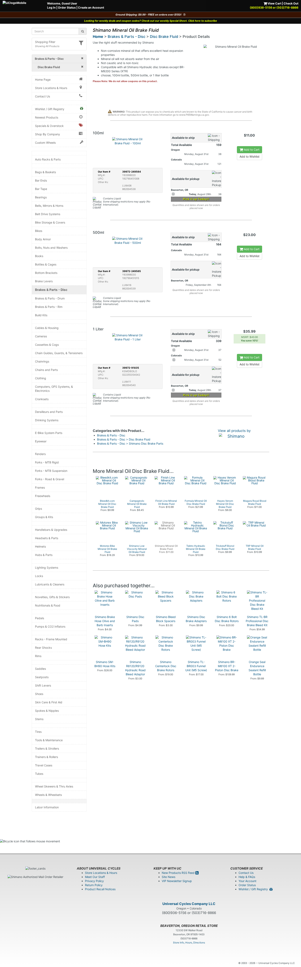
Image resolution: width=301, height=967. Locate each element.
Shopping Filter (45, 42)
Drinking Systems (46, 420)
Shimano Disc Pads (135, 619)
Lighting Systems (46, 567)
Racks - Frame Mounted (51, 639)
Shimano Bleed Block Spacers (166, 619)
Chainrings (42, 361)
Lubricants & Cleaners (49, 584)
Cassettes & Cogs (47, 344)
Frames (40, 487)
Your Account (247, 881)
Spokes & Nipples (47, 710)
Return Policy (94, 885)
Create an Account (91, 7)
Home (98, 36)
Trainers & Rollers (46, 757)
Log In (51, 7)
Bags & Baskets (45, 172)
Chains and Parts (46, 370)
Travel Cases (43, 765)
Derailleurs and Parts (49, 411)
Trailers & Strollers (47, 748)
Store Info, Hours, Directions (189, 942)
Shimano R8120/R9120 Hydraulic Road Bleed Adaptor (135, 668)
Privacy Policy (94, 881)
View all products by (234, 431)
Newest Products (46, 117)
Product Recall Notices (100, 889)
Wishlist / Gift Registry (49, 109)
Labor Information (47, 807)
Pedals (39, 618)
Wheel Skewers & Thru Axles (54, 786)
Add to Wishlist (249, 156)
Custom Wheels (45, 142)
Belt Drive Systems (47, 214)
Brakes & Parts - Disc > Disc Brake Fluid (123, 439)
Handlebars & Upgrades (51, 529)
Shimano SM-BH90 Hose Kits (104, 664)
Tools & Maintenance (49, 740)
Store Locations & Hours (51, 88)
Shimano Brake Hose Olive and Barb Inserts (105, 621)
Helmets (40, 546)
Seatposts (42, 677)
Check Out (291, 3)
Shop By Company (47, 134)
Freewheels (42, 496)
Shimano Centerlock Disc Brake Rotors (165, 666)
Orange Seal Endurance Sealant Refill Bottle (257, 668)
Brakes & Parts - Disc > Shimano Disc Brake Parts (130, 443)
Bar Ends (41, 180)
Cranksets (42, 399)
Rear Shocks (43, 647)
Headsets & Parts (46, 538)
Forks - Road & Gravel (49, 479)
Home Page (43, 79)
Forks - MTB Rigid (47, 462)
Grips (38, 508)
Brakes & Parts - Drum (50, 298)
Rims (38, 656)
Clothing (40, 378)
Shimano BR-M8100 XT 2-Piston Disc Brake (226, 666)
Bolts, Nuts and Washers (51, 247)
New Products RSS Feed (178, 872)
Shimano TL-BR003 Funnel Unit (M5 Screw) (196, 666)
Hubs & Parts (43, 555)
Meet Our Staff (95, 877)
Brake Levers (44, 281)
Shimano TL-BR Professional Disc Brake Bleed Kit (257, 621)
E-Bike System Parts (48, 433)
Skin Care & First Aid (48, 702)
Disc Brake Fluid (164, 36)
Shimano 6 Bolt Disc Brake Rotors (227, 619)
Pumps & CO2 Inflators (50, 626)
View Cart (274, 3)
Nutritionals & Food (47, 605)
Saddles (40, 668)
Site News (168, 877)
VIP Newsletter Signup (177, 881)
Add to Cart (251, 149)
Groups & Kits (44, 517)
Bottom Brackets (46, 273)
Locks (39, 576)
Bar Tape (41, 189)
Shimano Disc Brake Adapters (196, 619)
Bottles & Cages (45, 264)
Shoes (39, 694)
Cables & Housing (47, 328)
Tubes (39, 773)
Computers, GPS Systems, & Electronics (54, 388)
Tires (38, 731)
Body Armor (43, 239)
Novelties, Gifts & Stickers (52, 597)
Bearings (41, 197)
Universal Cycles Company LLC (188, 904)
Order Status (67, 7)
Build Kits (41, 315)
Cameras (41, 336)
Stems (39, 719)
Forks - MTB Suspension (51, 470)
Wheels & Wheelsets (48, 794)
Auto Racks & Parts (48, 159)
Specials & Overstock (49, 126)
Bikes (38, 231)
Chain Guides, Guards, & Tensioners (59, 353)
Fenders (40, 454)
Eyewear (40, 441)
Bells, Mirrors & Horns (49, 205)
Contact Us (42, 96)
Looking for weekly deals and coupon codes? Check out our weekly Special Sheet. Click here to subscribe (150, 20)
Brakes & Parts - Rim (48, 306)
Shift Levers (43, 685)
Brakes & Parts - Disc (51, 290)
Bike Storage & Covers (50, 222)
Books (39, 256)
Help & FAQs (247, 877)
